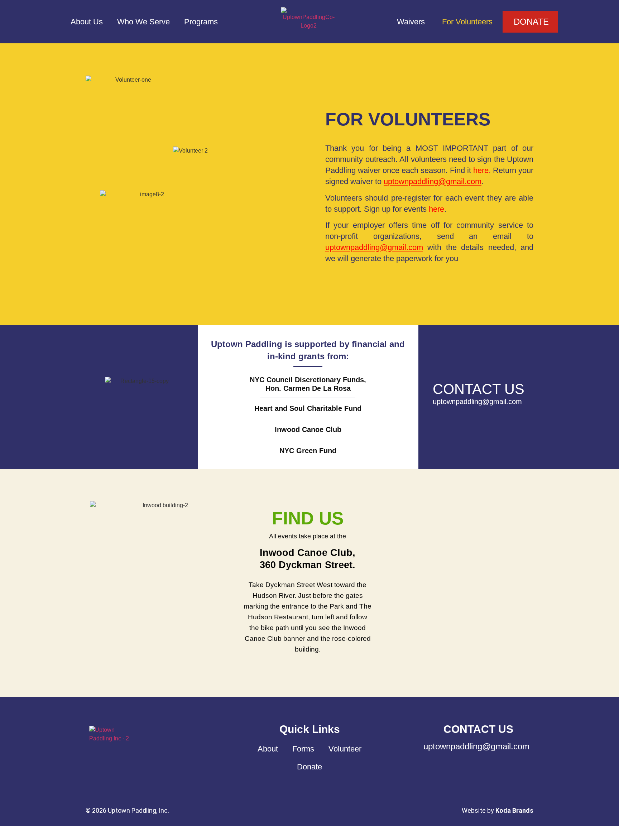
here (436, 209)
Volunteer (344, 748)
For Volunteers (467, 21)
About (268, 748)
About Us (87, 21)
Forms (303, 748)
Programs (201, 21)
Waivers (411, 21)
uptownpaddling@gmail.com (432, 181)
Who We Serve (143, 21)
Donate (309, 766)
